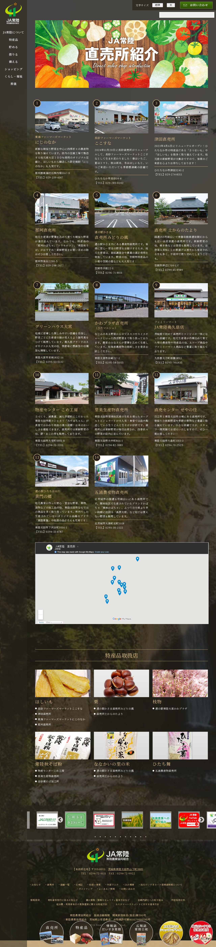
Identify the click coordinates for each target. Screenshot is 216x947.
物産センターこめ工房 (51, 770)
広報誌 (79, 884)
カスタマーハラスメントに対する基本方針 (137, 904)
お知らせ (36, 884)
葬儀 (13, 84)
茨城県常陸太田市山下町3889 (125, 869)
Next (201, 820)
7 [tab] (126, 836)
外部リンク (113, 884)
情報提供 (35, 900)
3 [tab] (106, 836)
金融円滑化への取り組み (150, 900)
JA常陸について (13, 32)
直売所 (50, 884)
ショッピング (14, 69)
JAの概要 (129, 884)
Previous (60, 820)
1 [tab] (96, 836)
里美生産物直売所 (48, 776)
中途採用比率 (178, 900)
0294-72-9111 (97, 873)
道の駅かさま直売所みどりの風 (115, 708)
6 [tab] (121, 836)
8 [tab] (131, 836)
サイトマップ (85, 888)
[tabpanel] (108, 820)
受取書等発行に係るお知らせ (63, 900)
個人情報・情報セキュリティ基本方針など (108, 900)
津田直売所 (44, 714)
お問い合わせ (128, 888)
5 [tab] (116, 836)
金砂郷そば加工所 (48, 781)
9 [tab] (136, 836)
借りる (13, 54)
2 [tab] (101, 836)
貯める (13, 47)
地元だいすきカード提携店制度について (161, 884)
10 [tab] (142, 836)
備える (13, 62)
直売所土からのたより (110, 714)
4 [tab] (111, 836)
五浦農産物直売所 (166, 770)
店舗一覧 (65, 884)
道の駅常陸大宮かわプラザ (171, 708)
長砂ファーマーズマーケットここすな (60, 708)
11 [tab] (147, 836)
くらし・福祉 (14, 76)
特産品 (13, 40)
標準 (157, 5)
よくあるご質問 (107, 888)
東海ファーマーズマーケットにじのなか (61, 719)
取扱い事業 (95, 884)
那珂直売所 (44, 724)
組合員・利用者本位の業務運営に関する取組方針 (81, 904)
